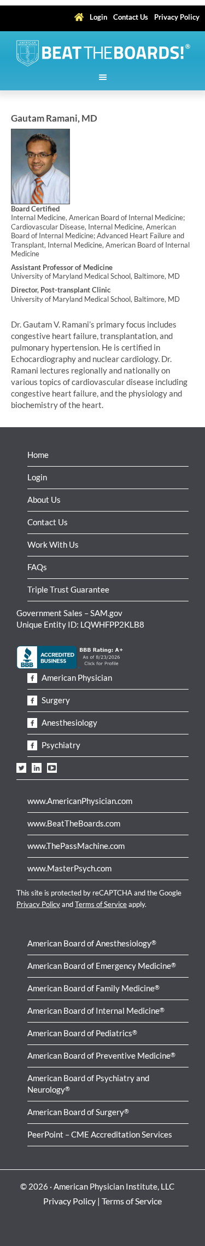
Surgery (55, 700)
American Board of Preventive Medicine (101, 1055)
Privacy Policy (38, 904)
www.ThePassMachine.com (76, 846)
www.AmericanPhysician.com (79, 801)
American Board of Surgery (78, 1112)
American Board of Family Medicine (93, 988)
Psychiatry (60, 745)
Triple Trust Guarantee (68, 589)
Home (38, 455)
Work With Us (53, 544)
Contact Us (47, 522)
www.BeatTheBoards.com (73, 823)
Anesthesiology (68, 722)
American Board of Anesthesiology (91, 943)
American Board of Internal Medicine (96, 1010)
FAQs (37, 567)
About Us (44, 499)
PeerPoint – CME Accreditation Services (99, 1134)
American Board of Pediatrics (82, 1033)
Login (37, 477)
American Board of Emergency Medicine (101, 966)
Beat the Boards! (102, 53)
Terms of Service (101, 904)
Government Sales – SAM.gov (69, 613)
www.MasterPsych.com (69, 868)
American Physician (76, 677)
